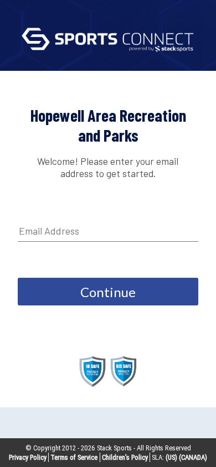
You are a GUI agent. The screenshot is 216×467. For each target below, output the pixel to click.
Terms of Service (73, 457)
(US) (171, 457)
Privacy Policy (28, 457)
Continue (108, 292)
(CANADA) (193, 457)
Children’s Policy (125, 457)
